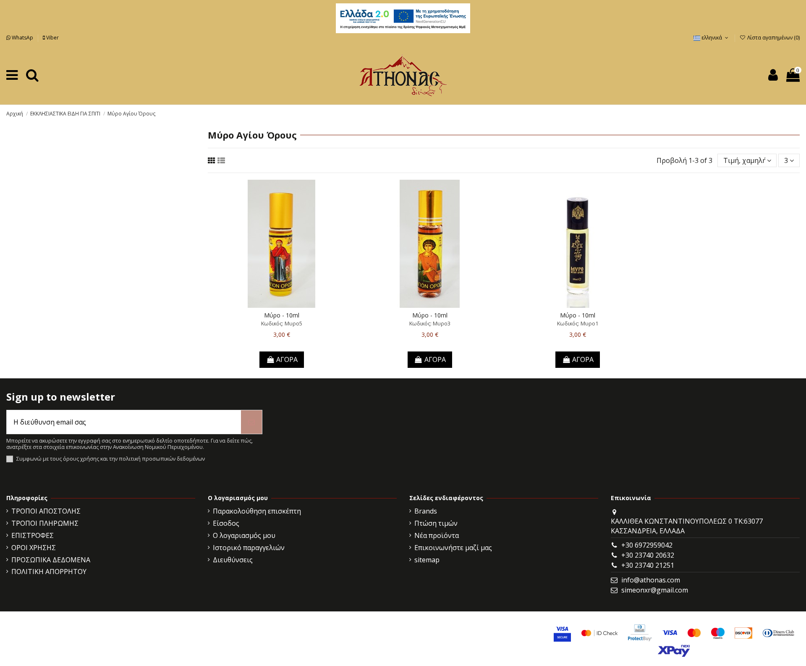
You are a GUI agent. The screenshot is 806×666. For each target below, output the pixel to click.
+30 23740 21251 (647, 565)
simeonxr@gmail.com (654, 590)
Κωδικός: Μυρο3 (429, 323)
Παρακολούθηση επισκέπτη (257, 511)
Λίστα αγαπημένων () (773, 37)
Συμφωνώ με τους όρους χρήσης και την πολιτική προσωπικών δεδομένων (110, 459)
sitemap (427, 559)
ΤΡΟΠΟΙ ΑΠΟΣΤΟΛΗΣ (46, 511)
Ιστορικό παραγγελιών (249, 547)
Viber (52, 37)
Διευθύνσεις (233, 559)
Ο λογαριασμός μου (244, 535)
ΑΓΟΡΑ (287, 359)
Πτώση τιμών (436, 523)
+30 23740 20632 (647, 555)
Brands (425, 511)
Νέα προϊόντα (436, 535)
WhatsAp (22, 37)
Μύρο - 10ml (281, 315)
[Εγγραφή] (251, 422)
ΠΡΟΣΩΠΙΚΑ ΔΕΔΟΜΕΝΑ (50, 559)
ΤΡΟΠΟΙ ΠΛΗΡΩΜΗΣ (45, 523)
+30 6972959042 (647, 545)
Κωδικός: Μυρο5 (281, 323)
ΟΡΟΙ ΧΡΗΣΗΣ (33, 547)
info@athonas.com (650, 580)
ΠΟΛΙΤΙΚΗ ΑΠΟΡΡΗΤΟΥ (48, 571)
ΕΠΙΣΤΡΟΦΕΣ (32, 535)
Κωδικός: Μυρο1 (577, 323)
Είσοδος (226, 523)
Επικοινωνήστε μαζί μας (453, 547)
